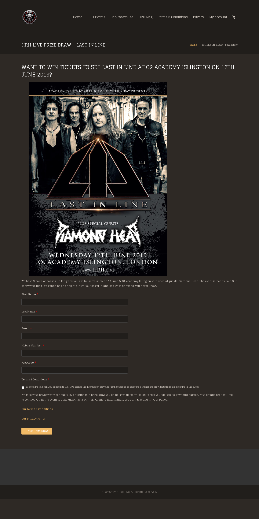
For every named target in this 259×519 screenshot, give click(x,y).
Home (193, 45)
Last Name (29, 311)
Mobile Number (32, 345)
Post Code (28, 362)
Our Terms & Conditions (37, 409)
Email (26, 328)
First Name (29, 294)
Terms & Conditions (35, 379)
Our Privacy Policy (33, 418)
